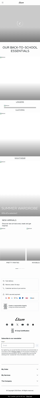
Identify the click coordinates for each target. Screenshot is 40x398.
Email (3, 341)
